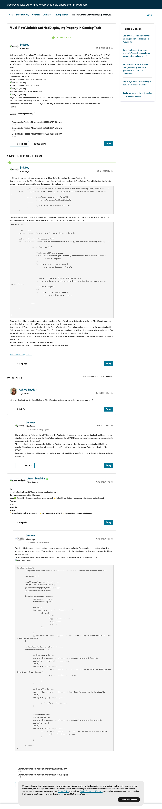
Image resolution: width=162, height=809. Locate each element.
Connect (35, 15)
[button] (12, 143)
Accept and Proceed (128, 799)
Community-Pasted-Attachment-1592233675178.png (37, 122)
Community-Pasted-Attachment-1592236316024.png (43, 774)
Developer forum (61, 15)
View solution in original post (21, 354)
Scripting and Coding (25, 114)
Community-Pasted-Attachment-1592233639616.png (37, 128)
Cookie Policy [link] (63, 791)
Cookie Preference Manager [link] (91, 791)
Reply (108, 143)
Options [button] (150, 15)
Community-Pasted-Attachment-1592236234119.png (42, 768)
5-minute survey (39, 4)
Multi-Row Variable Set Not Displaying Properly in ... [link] (92, 15)
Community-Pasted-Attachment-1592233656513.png (37, 134)
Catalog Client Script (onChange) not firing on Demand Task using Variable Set (136, 39)
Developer (47, 15)
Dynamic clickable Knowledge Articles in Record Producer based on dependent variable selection (136, 53)
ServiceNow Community (19, 15)
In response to (38, 430)
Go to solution (63, 37)
